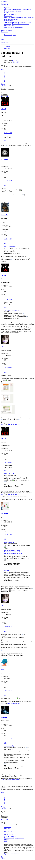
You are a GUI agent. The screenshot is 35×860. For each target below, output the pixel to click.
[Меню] (1, 3)
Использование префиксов (12, 11)
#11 (5, 141)
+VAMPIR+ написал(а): (11, 310)
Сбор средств (8, 27)
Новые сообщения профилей (25, 17)
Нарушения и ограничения (12, 9)
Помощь (6, 839)
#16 (5, 470)
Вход (2, 39)
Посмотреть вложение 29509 (13, 550)
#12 (5, 185)
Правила (7, 8)
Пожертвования (9, 25)
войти (2, 424)
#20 (5, 743)
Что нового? (8, 16)
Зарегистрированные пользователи (15, 22)
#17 (5, 539)
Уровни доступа (26, 9)
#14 (5, 307)
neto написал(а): (9, 473)
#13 (5, 243)
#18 (5, 631)
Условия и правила (10, 836)
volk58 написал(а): (10, 246)
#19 (5, 695)
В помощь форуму (18, 27)
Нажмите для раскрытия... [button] (12, 253)
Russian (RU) (8, 831)
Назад (2, 70)
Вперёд (3, 84)
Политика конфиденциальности (14, 838)
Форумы (7, 12)
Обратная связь (9, 834)
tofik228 (14, 60)
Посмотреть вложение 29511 (13, 553)
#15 (5, 372)
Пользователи (8, 20)
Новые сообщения (10, 14)
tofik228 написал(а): (10, 571)
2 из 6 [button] (9, 85)
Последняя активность (11, 19)
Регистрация (4, 43)
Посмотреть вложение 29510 (13, 552)
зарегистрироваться (13, 424)
